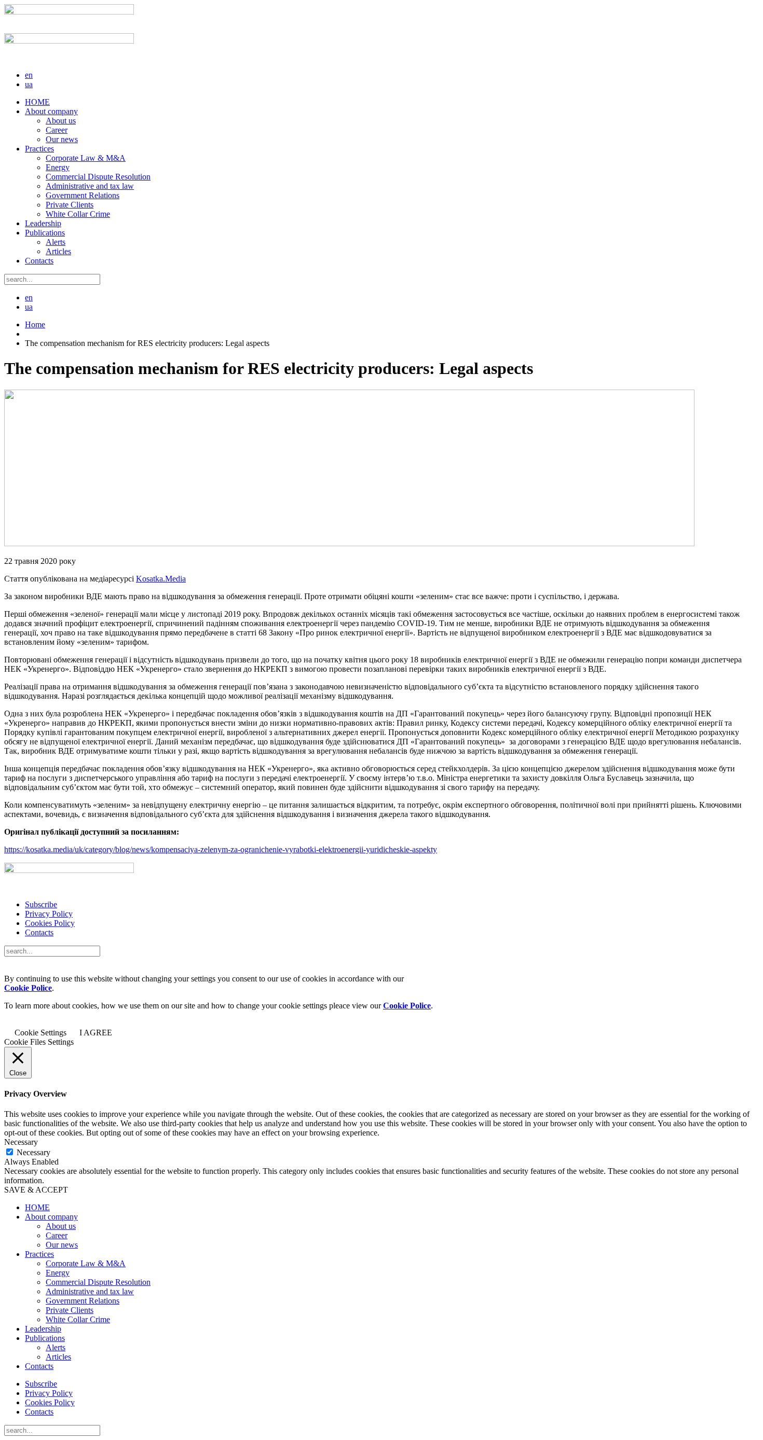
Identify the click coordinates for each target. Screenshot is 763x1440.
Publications (45, 232)
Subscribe (41, 904)
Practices (39, 148)
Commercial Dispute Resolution (98, 176)
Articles (58, 251)
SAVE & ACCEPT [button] (36, 1189)
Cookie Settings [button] (40, 1032)
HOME (37, 102)
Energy (58, 167)
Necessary (33, 1152)
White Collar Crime (78, 214)
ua (29, 84)
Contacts (39, 260)
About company (51, 111)
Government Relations (82, 195)
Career (56, 130)
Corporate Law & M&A (86, 158)
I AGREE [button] (95, 1032)
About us (61, 120)
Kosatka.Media (161, 578)
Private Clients (69, 204)
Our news (62, 139)
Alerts (55, 242)
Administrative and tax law (90, 186)
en (29, 75)
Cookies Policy (50, 923)
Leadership (43, 223)
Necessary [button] (21, 1142)
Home (35, 324)
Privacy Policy (49, 913)
